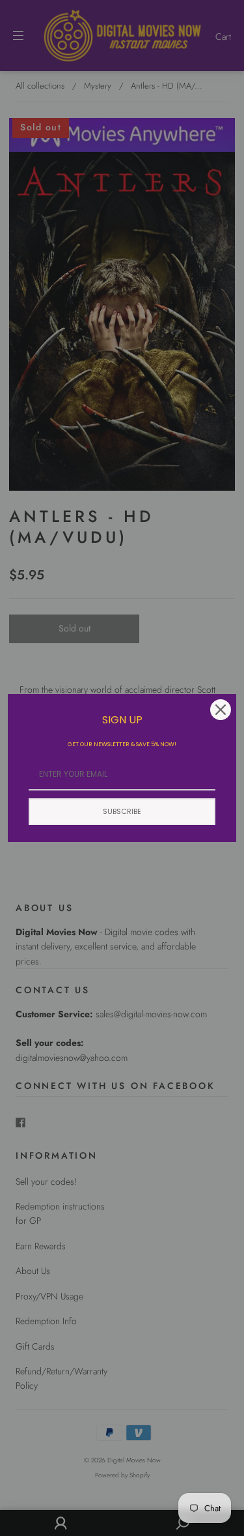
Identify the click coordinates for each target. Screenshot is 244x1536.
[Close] (220, 709)
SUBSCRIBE (122, 811)
